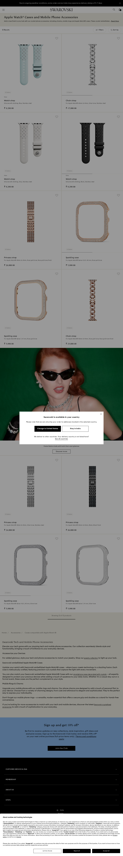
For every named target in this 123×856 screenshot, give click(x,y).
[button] (101, 414)
